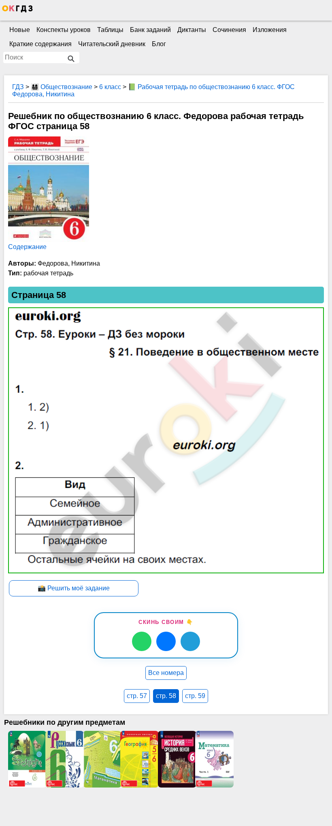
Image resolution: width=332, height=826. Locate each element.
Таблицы (110, 29)
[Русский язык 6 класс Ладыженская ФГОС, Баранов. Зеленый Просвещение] (64, 759)
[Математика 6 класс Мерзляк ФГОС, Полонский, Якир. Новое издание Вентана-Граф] (101, 759)
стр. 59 (195, 695)
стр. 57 (137, 695)
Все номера (166, 672)
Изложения (270, 29)
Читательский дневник (111, 43)
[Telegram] (190, 641)
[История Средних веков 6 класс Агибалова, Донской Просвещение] (176, 759)
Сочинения (229, 29)
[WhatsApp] (141, 641)
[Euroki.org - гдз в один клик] (17, 10)
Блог (159, 43)
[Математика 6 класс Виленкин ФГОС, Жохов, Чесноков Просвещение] (213, 759)
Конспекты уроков (63, 29)
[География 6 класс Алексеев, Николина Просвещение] (138, 759)
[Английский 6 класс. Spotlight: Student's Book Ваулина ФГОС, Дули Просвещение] (26, 759)
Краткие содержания (40, 43)
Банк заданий (150, 29)
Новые (19, 29)
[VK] (166, 641)
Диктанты (191, 29)
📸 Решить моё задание (74, 588)
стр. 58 (166, 695)
